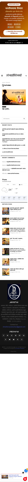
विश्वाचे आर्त (4, 106)
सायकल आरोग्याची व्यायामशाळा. (13, 173)
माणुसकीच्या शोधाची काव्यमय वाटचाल (13, 161)
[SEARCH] (24, 118)
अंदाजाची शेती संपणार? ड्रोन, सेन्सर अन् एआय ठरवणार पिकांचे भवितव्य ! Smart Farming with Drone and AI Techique (13, 140)
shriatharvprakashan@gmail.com (14, 327)
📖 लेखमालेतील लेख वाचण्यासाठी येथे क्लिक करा (14, 32)
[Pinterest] (15, 335)
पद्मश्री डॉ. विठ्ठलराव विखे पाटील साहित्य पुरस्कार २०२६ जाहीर (13, 145)
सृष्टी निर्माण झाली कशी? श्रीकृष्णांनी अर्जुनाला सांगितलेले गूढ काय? (17, 208)
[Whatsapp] (21, 339)
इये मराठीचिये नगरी (14, 76)
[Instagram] (11, 335)
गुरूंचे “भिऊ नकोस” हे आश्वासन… (16, 238)
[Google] (19, 335)
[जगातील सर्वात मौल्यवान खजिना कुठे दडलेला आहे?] (5, 272)
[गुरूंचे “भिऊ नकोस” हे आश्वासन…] (5, 241)
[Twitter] (7, 335)
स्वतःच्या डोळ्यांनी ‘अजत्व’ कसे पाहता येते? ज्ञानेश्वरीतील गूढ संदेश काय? (17, 218)
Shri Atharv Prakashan (19, 348)
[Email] (13, 339)
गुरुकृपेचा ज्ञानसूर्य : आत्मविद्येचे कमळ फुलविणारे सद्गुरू (17, 259)
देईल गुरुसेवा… (6, 109)
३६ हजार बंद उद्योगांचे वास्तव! (7, 152)
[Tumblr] (5, 339)
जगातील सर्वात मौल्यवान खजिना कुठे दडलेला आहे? (17, 269)
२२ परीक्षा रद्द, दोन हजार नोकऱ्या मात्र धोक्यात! (10, 148)
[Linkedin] (23, 335)
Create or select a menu (13, 40)
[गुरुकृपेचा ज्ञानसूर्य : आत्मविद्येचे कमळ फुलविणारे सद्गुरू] (5, 261)
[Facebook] (3, 335)
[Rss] (17, 339)
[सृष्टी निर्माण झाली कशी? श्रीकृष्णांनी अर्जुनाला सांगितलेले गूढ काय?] (5, 211)
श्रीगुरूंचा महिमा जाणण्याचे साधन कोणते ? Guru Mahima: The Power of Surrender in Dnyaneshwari (17, 229)
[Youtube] (9, 339)
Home (3, 82)
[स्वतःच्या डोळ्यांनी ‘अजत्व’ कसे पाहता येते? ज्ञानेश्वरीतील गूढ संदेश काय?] (5, 221)
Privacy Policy (13, 351)
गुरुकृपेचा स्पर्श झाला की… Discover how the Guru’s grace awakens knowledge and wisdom (17, 250)
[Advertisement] (14, 59)
